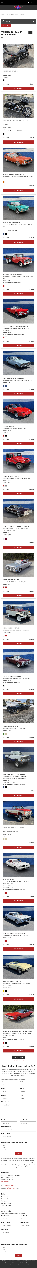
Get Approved (5, 1201)
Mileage (3, 1095)
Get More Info (18, 88)
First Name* (5, 1120)
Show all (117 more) (18, 1060)
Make (3, 1088)
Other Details (5, 1102)
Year (21, 1082)
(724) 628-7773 (9, 1186)
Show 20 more (18, 1057)
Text (4, 1147)
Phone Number (5, 1133)
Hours (16, 1186)
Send (18, 1153)
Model (22, 1088)
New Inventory (5, 1197)
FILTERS (7, 25)
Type (2, 1082)
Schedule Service (6, 1203)
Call (4, 1145)
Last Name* (23, 1120)
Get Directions (5, 1182)
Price (21, 1095)
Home (3, 14)
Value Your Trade (6, 1205)
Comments (4, 1229)
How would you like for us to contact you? (14, 1142)
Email (4, 1149)
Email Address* (6, 1126)
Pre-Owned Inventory (7, 1199)
